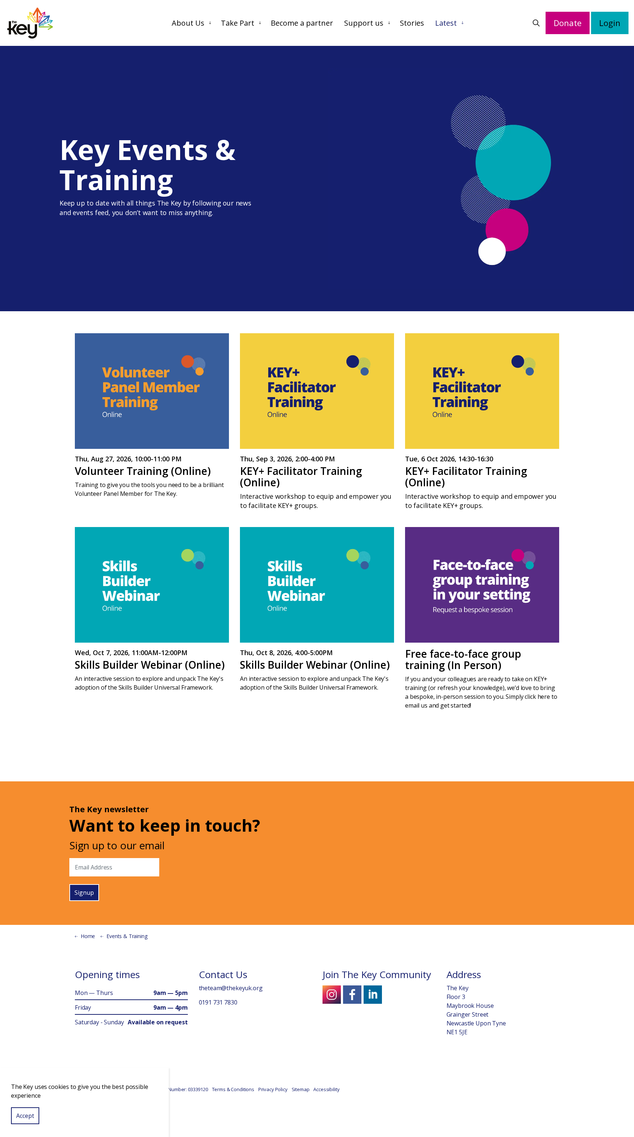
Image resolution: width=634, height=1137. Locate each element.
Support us (363, 23)
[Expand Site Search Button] (536, 23)
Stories (412, 23)
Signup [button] (84, 893)
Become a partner (302, 23)
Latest (446, 23)
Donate (568, 22)
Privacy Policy (273, 1089)
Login (609, 22)
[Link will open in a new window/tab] (332, 994)
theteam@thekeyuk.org (231, 988)
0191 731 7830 (218, 1002)
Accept (25, 1116)
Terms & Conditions (233, 1089)
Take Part (237, 23)
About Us (188, 23)
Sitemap (301, 1089)
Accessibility (326, 1089)
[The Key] (30, 23)
